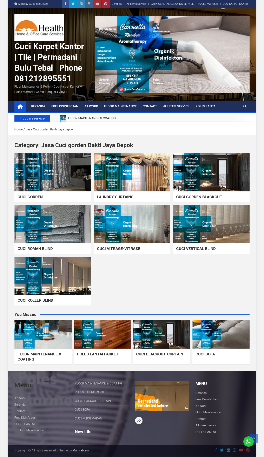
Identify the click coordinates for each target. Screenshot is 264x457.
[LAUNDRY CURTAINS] (132, 172)
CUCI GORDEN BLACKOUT (199, 197)
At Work (91, 106)
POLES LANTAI (206, 106)
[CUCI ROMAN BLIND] (52, 224)
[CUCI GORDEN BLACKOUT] (211, 172)
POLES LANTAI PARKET (98, 354)
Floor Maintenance (120, 106)
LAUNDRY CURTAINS (115, 197)
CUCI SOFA (205, 354)
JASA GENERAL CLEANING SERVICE (172, 3)
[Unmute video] (162, 396)
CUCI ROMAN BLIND (35, 248)
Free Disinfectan (64, 106)
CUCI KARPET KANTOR (236, 3)
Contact (150, 106)
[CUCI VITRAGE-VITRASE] (132, 224)
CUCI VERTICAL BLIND (196, 248)
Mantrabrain (81, 450)
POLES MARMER (208, 3)
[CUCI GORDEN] (52, 172)
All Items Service (136, 3)
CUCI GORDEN (30, 197)
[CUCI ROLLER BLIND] (52, 276)
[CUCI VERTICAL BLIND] (211, 224)
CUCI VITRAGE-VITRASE (118, 248)
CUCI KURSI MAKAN (88, 418)
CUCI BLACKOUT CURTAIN (159, 354)
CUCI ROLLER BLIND (35, 300)
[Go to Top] (254, 438)
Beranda (117, 3)
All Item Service (176, 106)
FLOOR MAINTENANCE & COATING (98, 383)
